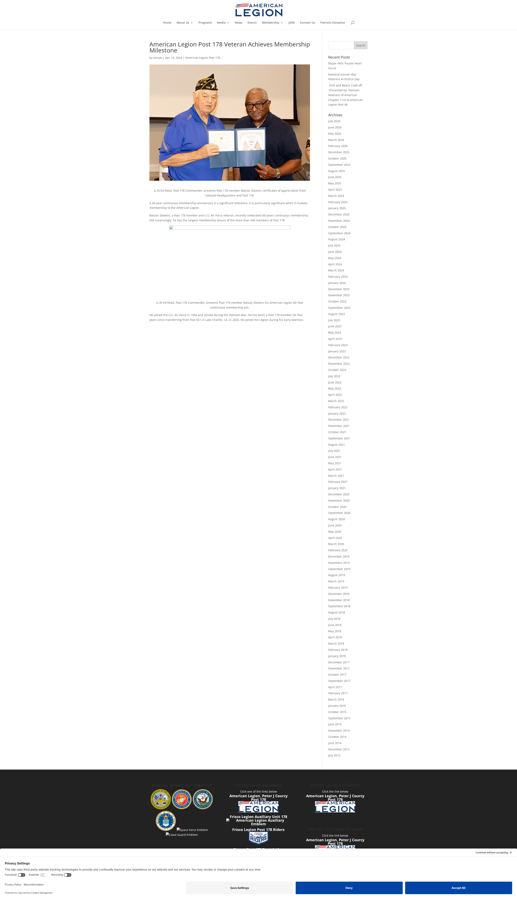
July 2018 (334, 619)
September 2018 (339, 606)
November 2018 (339, 600)
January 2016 (337, 706)
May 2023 (334, 332)
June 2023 (335, 326)
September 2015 (339, 718)
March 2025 (336, 196)
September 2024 (339, 233)
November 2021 (339, 426)
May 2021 (334, 463)
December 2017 (338, 662)
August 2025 (336, 171)
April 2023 (335, 339)
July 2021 (334, 451)
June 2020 (335, 525)
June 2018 (335, 625)
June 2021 (335, 457)
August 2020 (336, 519)
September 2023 (339, 308)
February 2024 (338, 276)
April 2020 (335, 538)
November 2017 (339, 668)
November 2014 (339, 730)
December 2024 (338, 214)
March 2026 (336, 140)
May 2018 (334, 631)
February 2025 (338, 202)
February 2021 (338, 482)
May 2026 (334, 133)
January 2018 (337, 656)
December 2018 (338, 594)
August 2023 (336, 314)
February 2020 (338, 550)
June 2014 (335, 743)
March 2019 (336, 581)
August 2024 (336, 239)
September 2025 (339, 165)
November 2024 (339, 221)
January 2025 (337, 208)
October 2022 (337, 370)
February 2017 (338, 693)
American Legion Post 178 (202, 58)
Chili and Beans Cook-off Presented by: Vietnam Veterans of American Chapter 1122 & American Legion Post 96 (345, 94)
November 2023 (339, 295)
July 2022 (334, 376)
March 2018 (336, 643)
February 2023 (338, 345)
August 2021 (336, 444)
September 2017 (339, 681)
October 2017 (337, 674)
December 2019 (338, 556)
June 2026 (335, 127)
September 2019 (339, 569)
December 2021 (338, 419)
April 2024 (335, 264)
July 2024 (334, 245)
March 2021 (336, 476)
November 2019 (339, 563)
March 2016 (336, 699)
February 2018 (338, 650)
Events (252, 22)
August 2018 (336, 612)
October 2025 (337, 158)
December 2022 (338, 357)
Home (167, 22)
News (238, 22)
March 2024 (336, 270)
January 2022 (337, 413)
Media (221, 22)
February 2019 (338, 587)
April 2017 (335, 687)
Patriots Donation (332, 22)
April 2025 (335, 189)
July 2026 (334, 121)
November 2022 (339, 363)
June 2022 (335, 382)
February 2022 (338, 407)
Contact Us (307, 22)
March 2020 (336, 544)
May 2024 (334, 258)
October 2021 (337, 432)
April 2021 (335, 469)
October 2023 (337, 301)
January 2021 (337, 488)
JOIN (292, 22)
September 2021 (339, 438)
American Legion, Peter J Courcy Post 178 (258, 797)
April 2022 (335, 395)
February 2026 (338, 146)
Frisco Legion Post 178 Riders (258, 829)
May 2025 (334, 183)
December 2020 (338, 494)
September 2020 (339, 513)
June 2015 (335, 724)
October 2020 (337, 507)
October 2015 (337, 712)
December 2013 (338, 749)
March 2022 (336, 401)
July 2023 (334, 320)
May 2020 (334, 532)
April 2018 (335, 637)
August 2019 (336, 575)
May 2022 (334, 388)
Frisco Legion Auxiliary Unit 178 (258, 816)
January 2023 (337, 351)
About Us (183, 22)
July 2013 (334, 755)
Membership (270, 22)
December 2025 (338, 152)
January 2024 (337, 283)
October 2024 (337, 227)
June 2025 (335, 177)
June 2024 (335, 252)
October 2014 (337, 737)
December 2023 (338, 289)
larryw (157, 58)
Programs (205, 22)
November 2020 (339, 500)
